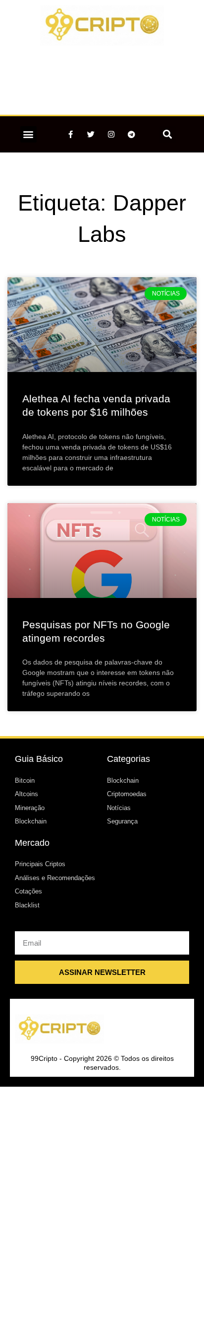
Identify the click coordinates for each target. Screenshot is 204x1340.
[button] (28, 134)
